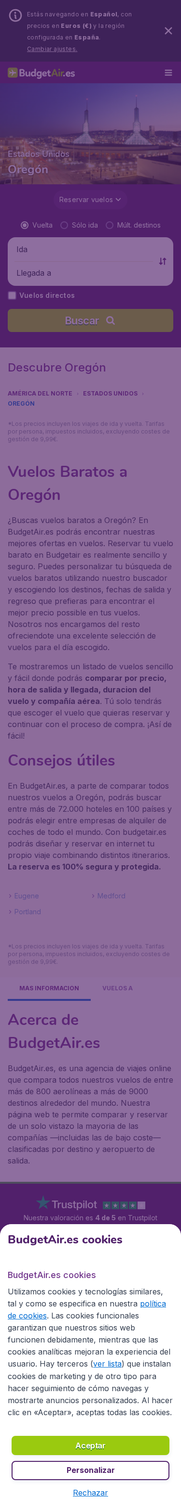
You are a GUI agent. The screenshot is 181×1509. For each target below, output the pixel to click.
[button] (90, 1492)
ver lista (107, 1363)
